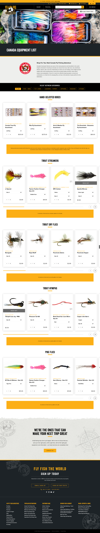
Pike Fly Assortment (35, 125)
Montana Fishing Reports (83, 508)
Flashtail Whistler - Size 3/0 (85, 380)
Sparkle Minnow (82, 189)
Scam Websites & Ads (47, 521)
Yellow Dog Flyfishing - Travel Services (66, 506)
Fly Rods (8, 506)
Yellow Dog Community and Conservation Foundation (66, 511)
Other (81, 89)
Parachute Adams (58, 253)
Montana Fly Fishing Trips (30, 515)
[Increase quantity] (10, 134)
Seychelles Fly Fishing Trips (30, 517)
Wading (73, 89)
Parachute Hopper (82, 253)
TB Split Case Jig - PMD (12, 316)
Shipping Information (47, 513)
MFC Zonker (57, 189)
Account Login (45, 508)
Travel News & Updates (83, 509)
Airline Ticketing (46, 506)
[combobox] (68, 7)
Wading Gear (9, 515)
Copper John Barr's (83, 316)
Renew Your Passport (47, 517)
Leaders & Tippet (10, 511)
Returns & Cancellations (47, 509)
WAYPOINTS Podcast (83, 511)
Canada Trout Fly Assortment (10, 126)
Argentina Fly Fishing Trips (30, 508)
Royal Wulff (32, 253)
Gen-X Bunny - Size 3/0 (60, 380)
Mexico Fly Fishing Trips (29, 513)
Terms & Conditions (55, 531)
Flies (18, 89)
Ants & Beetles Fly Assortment (58, 126)
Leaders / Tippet (51, 89)
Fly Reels (8, 508)
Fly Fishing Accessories (11, 522)
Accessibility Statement (47, 522)
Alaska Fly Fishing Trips (29, 506)
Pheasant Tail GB (34, 316)
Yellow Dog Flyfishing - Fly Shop (67, 509)
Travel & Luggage (10, 521)
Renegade (8, 253)
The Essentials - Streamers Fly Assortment (85, 126)
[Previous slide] (90, 207)
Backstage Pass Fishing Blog (84, 506)
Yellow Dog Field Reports (83, 513)
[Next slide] (95, 207)
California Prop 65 (46, 519)
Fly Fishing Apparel (10, 519)
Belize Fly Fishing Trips (29, 511)
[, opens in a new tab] (46, 492)
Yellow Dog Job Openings (66, 516)
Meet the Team (63, 514)
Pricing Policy (45, 511)
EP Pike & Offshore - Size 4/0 (14, 380)
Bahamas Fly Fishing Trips (30, 509)
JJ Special (8, 189)
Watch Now (57, 1)
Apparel (64, 89)
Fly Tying (8, 524)
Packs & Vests (9, 517)
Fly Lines (38, 89)
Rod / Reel (27, 89)
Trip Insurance (45, 515)
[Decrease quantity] (6, 134)
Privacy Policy (63, 531)
